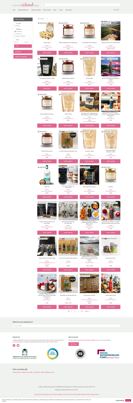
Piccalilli (111, 186)
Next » (87, 311)
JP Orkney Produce (47, 47)
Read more (47, 88)
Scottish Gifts (16, 372)
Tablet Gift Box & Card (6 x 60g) (47, 258)
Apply (17, 46)
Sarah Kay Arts (68, 227)
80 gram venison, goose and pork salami (47, 222)
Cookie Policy (77, 394)
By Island (23, 52)
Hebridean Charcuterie (47, 227)
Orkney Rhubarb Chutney (47, 114)
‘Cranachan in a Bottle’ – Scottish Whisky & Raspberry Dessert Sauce (111, 222)
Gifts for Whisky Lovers (47, 372)
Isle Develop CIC (73, 389)
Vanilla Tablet (89, 78)
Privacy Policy (38, 394)
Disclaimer (46, 394)
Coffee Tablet (68, 114)
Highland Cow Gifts (26, 372)
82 (82, 311)
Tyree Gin (46, 186)
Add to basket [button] (47, 53)
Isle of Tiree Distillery (46, 191)
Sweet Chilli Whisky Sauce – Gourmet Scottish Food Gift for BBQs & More (89, 222)
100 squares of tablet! (89, 295)
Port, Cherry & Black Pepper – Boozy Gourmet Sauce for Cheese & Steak (110, 78)
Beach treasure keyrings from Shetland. (68, 222)
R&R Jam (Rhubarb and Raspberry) (68, 42)
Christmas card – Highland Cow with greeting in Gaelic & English (89, 114)
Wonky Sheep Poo (110, 258)
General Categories (23, 56)
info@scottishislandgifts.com (89, 340)
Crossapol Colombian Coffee (46, 78)
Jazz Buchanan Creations (89, 118)
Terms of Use (68, 394)
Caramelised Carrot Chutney (89, 42)
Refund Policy (85, 394)
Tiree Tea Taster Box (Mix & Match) (68, 258)
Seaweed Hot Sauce (111, 295)
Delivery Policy (94, 394)
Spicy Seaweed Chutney (89, 186)
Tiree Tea (68, 155)
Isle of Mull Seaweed (89, 191)
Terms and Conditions (56, 394)
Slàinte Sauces (111, 82)
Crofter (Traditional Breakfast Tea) (68, 151)
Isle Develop (29, 340)
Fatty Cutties (47, 42)
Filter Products (23, 19)
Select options (110, 53)
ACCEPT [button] (128, 400)
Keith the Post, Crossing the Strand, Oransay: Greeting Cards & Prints (89, 258)
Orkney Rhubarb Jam (46, 151)
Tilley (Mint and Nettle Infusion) (68, 295)
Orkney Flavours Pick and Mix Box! (111, 42)
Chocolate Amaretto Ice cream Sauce (68, 186)
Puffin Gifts (36, 372)
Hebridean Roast (47, 82)
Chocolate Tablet (89, 151)
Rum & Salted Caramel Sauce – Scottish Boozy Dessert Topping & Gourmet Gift (111, 114)
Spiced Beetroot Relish (68, 78)
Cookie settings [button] (120, 400)
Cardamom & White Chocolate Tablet (111, 151)
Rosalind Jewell (89, 262)
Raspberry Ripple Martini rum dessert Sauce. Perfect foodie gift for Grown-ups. (47, 295)
